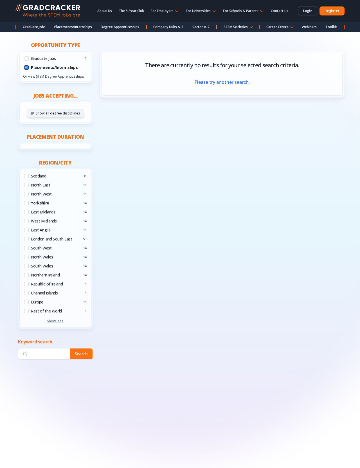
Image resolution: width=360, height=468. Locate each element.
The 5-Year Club (131, 10)
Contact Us (279, 10)
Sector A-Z (201, 26)
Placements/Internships (73, 26)
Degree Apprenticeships (120, 26)
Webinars (309, 26)
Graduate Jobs (34, 26)
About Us (104, 10)
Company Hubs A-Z (168, 26)
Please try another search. (222, 82)
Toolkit (331, 26)
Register (332, 10)
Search (81, 353)
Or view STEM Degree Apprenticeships (53, 76)
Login (307, 10)
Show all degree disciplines (58, 113)
